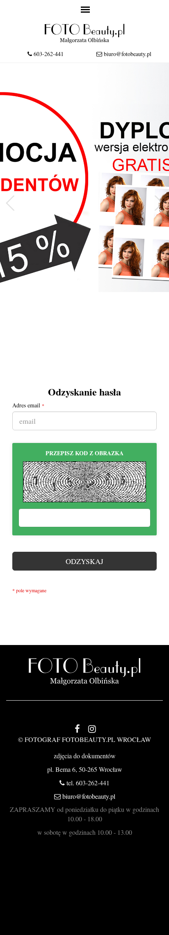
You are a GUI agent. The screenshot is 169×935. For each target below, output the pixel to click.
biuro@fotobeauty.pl (127, 54)
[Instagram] (91, 728)
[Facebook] (77, 728)
